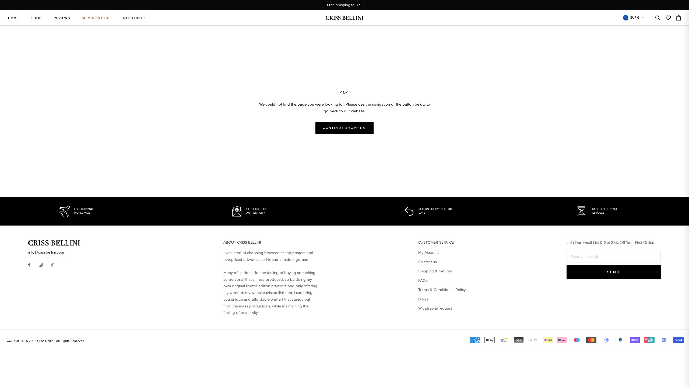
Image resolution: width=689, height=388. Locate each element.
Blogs (423, 299)
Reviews (62, 18)
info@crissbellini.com (46, 252)
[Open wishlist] (668, 17)
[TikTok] (52, 264)
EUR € (634, 18)
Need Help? (134, 18)
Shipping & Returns (435, 271)
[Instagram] (41, 264)
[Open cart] (678, 17)
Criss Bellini (45, 341)
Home (13, 18)
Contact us (427, 261)
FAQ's (423, 280)
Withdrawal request (435, 308)
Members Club (96, 18)
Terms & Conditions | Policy (442, 289)
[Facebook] (29, 264)
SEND (613, 272)
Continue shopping (344, 128)
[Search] (657, 17)
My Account (428, 252)
